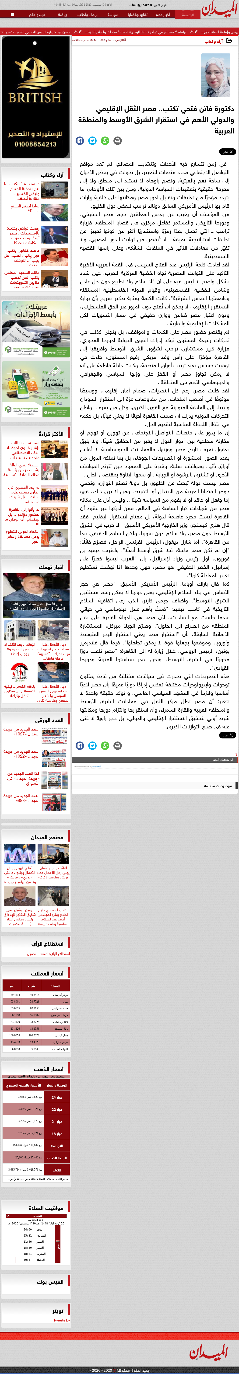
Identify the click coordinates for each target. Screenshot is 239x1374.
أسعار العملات (47, 972)
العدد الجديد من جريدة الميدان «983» (21, 797)
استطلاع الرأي (47, 943)
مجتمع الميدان (47, 836)
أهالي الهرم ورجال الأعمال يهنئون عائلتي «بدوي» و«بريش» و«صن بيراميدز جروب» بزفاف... (20, 876)
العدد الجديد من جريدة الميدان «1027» (21, 731)
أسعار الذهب (48, 1068)
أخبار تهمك (51, 566)
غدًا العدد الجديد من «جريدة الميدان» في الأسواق (23, 778)
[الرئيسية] (188, 14)
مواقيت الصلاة (46, 1207)
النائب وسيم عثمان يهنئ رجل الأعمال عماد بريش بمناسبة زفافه (53, 871)
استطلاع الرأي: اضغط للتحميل (48, 953)
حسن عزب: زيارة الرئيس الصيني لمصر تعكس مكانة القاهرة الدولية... (54, 31)
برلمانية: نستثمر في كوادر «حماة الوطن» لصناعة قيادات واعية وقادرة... (168, 31)
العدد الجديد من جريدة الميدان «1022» (21, 753)
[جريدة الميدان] (36, 98)
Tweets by (61, 1319)
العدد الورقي (49, 719)
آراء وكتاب (214, 40)
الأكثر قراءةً (51, 433)
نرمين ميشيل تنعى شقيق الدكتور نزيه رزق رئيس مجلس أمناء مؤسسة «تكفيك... (20, 916)
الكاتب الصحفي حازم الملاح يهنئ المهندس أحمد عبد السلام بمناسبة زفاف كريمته (53, 916)
